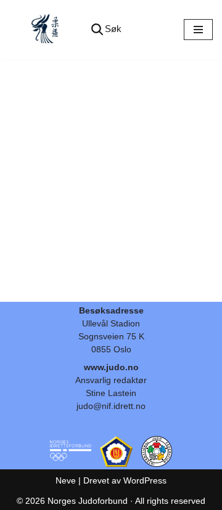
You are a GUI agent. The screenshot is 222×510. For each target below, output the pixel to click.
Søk (113, 28)
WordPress (144, 480)
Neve (66, 480)
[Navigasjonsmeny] (198, 29)
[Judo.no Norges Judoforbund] (46, 30)
